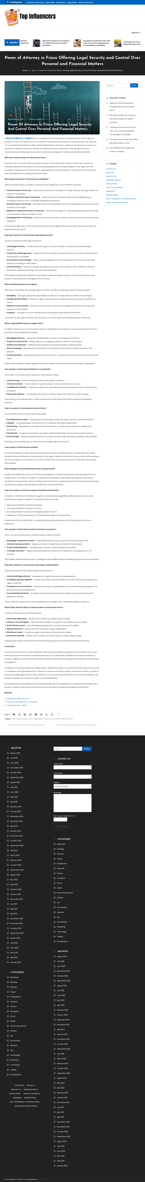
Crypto (13, 992)
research (13, 1045)
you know (73, 2)
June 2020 (14, 948)
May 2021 (13, 909)
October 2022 (15, 865)
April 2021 (13, 914)
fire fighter (14, 1011)
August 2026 (15, 753)
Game (12, 1016)
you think (51, 2)
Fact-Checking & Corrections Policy (121, 198)
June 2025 (14, 792)
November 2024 (16, 821)
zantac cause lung (36, 2)
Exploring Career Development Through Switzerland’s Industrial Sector (122, 106)
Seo (11, 1050)
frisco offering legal (35, 719)
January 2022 (15, 894)
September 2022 (16, 870)
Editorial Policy (112, 195)
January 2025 (15, 811)
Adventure (14, 977)
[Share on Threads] (52, 714)
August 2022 (15, 875)
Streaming (14, 1060)
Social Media (15, 1055)
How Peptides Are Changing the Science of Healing (122, 150)
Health (12, 1021)
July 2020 (14, 943)
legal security (49, 719)
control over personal (19, 719)
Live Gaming (15, 1040)
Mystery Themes (43, 1179)
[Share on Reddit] (41, 714)
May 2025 (14, 797)
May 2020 (14, 953)
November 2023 (16, 836)
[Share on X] (19, 714)
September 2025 (16, 777)
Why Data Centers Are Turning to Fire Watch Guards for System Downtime (46, 43)
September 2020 (17, 933)
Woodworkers (15, 1074)
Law (10, 115)
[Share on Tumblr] (46, 714)
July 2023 (14, 850)
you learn (62, 2)
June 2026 (14, 763)
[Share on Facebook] (14, 714)
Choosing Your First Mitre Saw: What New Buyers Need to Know (127, 43)
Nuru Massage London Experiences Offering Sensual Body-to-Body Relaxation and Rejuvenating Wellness (78, 725)
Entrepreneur (15, 997)
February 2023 (15, 860)
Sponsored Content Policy (117, 202)
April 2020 (14, 957)
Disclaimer (110, 191)
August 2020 (15, 938)
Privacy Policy (111, 184)
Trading (13, 1070)
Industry (13, 1031)
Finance (13, 1006)
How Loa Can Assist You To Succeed (22, 702)
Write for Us (111, 176)
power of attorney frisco (64, 719)
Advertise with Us (113, 180)
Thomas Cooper (35, 119)
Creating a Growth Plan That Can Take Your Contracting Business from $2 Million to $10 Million (87, 43)
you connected (86, 2)
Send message (62, 826)
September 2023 (16, 845)
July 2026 (14, 758)
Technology (15, 1065)
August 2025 (15, 782)
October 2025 (15, 772)
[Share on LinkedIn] (25, 714)
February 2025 (15, 807)
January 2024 (15, 831)
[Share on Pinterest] (36, 714)
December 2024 (16, 816)
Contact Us (111, 169)
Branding (13, 982)
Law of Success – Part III (17, 705)
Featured (13, 1002)
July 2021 (13, 904)
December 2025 (16, 768)
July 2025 (14, 787)
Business (13, 987)
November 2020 (16, 923)
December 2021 (16, 899)
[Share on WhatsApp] (30, 714)
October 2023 (15, 841)
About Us (110, 172)
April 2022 (14, 884)
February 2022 (15, 889)
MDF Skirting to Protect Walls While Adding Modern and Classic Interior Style (30, 725)
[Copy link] (58, 714)
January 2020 (15, 962)
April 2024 (14, 826)
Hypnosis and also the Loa (18, 698)
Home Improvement (18, 1026)
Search (135, 33)
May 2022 (14, 880)
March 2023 (14, 855)
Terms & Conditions (114, 187)
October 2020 (15, 928)
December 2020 (16, 918)
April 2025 (14, 802)
